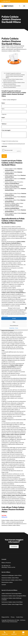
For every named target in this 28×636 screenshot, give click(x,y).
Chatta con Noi (11, 567)
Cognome (4, 114)
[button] (26, 308)
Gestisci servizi (5, 316)
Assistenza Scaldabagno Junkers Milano (12, 575)
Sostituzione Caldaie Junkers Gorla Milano (12, 602)
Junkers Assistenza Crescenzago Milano (11, 593)
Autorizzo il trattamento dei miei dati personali (14, 143)
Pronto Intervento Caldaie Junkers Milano (12, 580)
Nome (3, 108)
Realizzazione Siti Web (13, 620)
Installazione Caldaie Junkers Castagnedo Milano (14, 595)
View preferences (14, 325)
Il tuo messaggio (6, 130)
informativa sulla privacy (12, 141)
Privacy (16, 327)
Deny (14, 322)
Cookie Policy (12, 327)
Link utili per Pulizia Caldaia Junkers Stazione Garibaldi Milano (12, 86)
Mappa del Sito (5, 617)
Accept (14, 318)
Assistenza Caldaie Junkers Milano (10, 577)
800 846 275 (6, 1)
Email (3, 117)
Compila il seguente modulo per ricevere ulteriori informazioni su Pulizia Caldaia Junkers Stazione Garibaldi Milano (15, 75)
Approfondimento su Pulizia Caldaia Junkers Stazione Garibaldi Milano (14, 83)
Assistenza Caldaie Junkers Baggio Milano (12, 604)
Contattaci (14, 546)
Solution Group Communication (9, 621)
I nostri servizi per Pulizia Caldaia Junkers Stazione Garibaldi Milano (13, 80)
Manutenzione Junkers (7, 582)
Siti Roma (22, 620)
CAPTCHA (4, 146)
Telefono (4, 123)
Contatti (4, 584)
